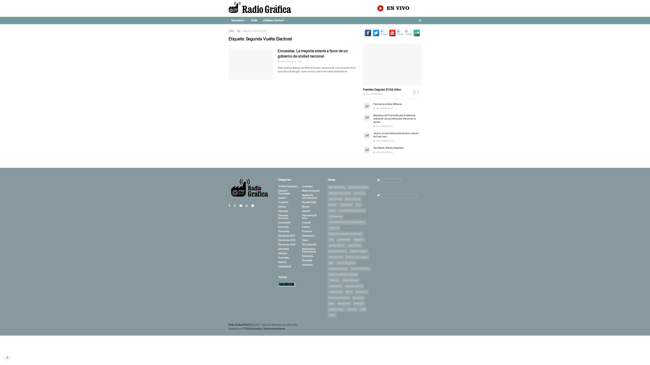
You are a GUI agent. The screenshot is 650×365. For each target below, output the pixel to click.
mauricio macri (354, 286)
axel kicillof (335, 199)
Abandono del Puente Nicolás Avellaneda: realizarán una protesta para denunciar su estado (394, 118)
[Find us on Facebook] (229, 206)
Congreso (283, 202)
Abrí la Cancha (336, 187)
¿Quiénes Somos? (273, 20)
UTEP (332, 315)
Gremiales (283, 257)
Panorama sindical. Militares (387, 104)
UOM (362, 309)
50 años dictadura (288, 186)
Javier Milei (335, 286)
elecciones (355, 245)
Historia (282, 262)
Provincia (307, 231)
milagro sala (335, 292)
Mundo (305, 206)
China (332, 211)
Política (306, 227)
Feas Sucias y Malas (357, 257)
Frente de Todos (346, 263)
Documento (284, 222)
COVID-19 (334, 228)
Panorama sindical (339, 298)
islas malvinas (350, 280)
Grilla (254, 20)
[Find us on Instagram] (247, 206)
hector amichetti (360, 269)
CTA (331, 240)
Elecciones (283, 231)
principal (359, 303)
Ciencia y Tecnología (284, 192)
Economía (283, 227)
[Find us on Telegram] (252, 206)
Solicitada (307, 264)
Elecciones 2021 (286, 235)
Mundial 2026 (309, 202)
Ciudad (282, 198)
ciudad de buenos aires (352, 211)
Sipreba (352, 309)
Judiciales (307, 186)
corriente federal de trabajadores (347, 222)
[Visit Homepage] (260, 8)
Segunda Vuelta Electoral (255, 31)
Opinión (306, 211)
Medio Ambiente (311, 190)
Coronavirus (335, 216)
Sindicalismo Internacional (309, 250)
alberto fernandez (358, 187)
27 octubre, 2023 (287, 61)
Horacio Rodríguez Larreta (343, 274)
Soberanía (307, 256)
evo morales (335, 257)
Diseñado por (257, 328)
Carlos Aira (346, 205)
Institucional (284, 266)
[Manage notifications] (7, 357)
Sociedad (307, 260)
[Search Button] (420, 20)
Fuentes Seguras (338, 269)
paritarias (358, 298)
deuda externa (336, 245)
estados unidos (358, 251)
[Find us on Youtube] (241, 206)
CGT (358, 205)
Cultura (282, 206)
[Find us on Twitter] (234, 206)
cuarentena (344, 240)
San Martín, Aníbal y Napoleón (388, 148)
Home (231, 31)
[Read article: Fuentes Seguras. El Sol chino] (392, 64)
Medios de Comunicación (309, 196)
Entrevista (283, 249)
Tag (238, 31)
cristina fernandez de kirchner (345, 234)
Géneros (282, 253)
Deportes (283, 211)
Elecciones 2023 (286, 240)
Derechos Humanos (283, 217)
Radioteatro (308, 235)
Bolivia (332, 205)
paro (331, 303)
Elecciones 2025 (286, 244)
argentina (359, 193)
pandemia (361, 292)
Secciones (237, 20)
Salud (305, 240)
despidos (359, 240)
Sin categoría (309, 244)
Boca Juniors (353, 199)
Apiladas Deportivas (339, 193)
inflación (334, 280)
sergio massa (336, 309)
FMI (331, 263)
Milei (349, 292)
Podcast (306, 222)
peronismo (344, 303)
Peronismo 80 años (309, 217)
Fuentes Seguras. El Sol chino (382, 89)
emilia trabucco (337, 251)
